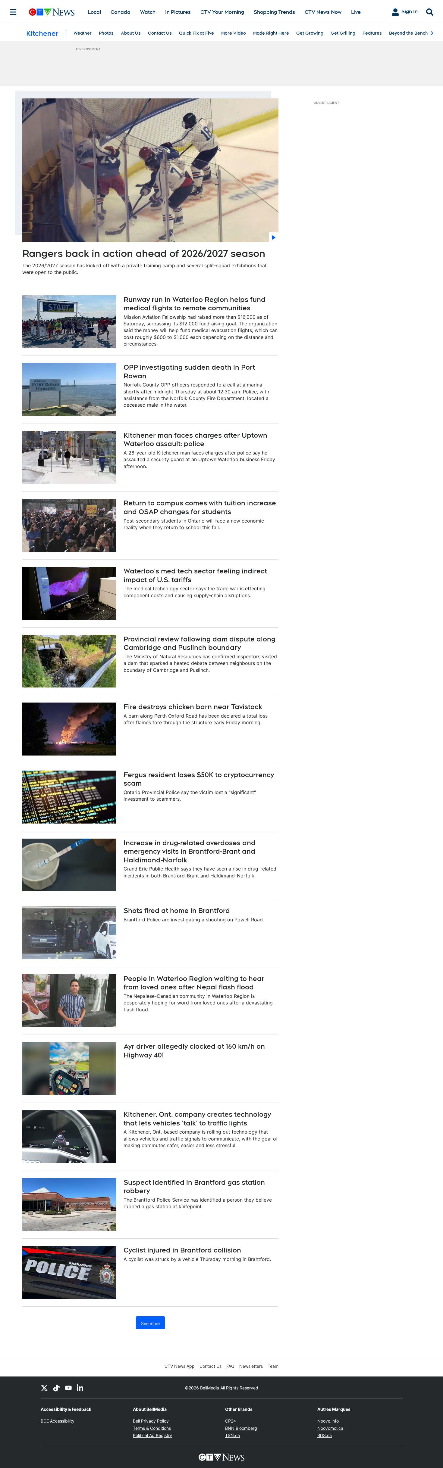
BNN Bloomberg (241, 1428)
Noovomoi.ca (330, 1428)
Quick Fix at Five (196, 33)
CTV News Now (323, 12)
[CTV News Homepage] (51, 12)
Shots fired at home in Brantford (177, 910)
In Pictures (178, 12)
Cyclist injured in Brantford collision (182, 1250)
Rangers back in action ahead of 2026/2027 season (143, 253)
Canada (120, 12)
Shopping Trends (274, 12)
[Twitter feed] (44, 1387)
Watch (148, 12)
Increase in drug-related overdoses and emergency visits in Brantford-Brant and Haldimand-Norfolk (190, 851)
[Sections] (13, 12)
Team (273, 1366)
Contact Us (160, 33)
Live (356, 12)
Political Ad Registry (152, 1435)
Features (372, 33)
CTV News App (180, 1366)
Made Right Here (271, 33)
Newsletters (251, 1366)
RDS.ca (324, 1435)
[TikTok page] (56, 1387)
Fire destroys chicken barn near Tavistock (193, 707)
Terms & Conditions (152, 1428)
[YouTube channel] (68, 1387)
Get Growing (309, 33)
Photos (106, 33)
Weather (83, 33)
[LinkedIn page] (80, 1387)
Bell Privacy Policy (151, 1420)
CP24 (230, 1420)
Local (94, 12)
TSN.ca (232, 1435)
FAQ (230, 1366)
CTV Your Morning (222, 12)
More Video (233, 33)
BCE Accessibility (57, 1420)
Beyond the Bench (408, 33)
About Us (131, 33)
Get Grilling (343, 33)
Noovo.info (328, 1420)
